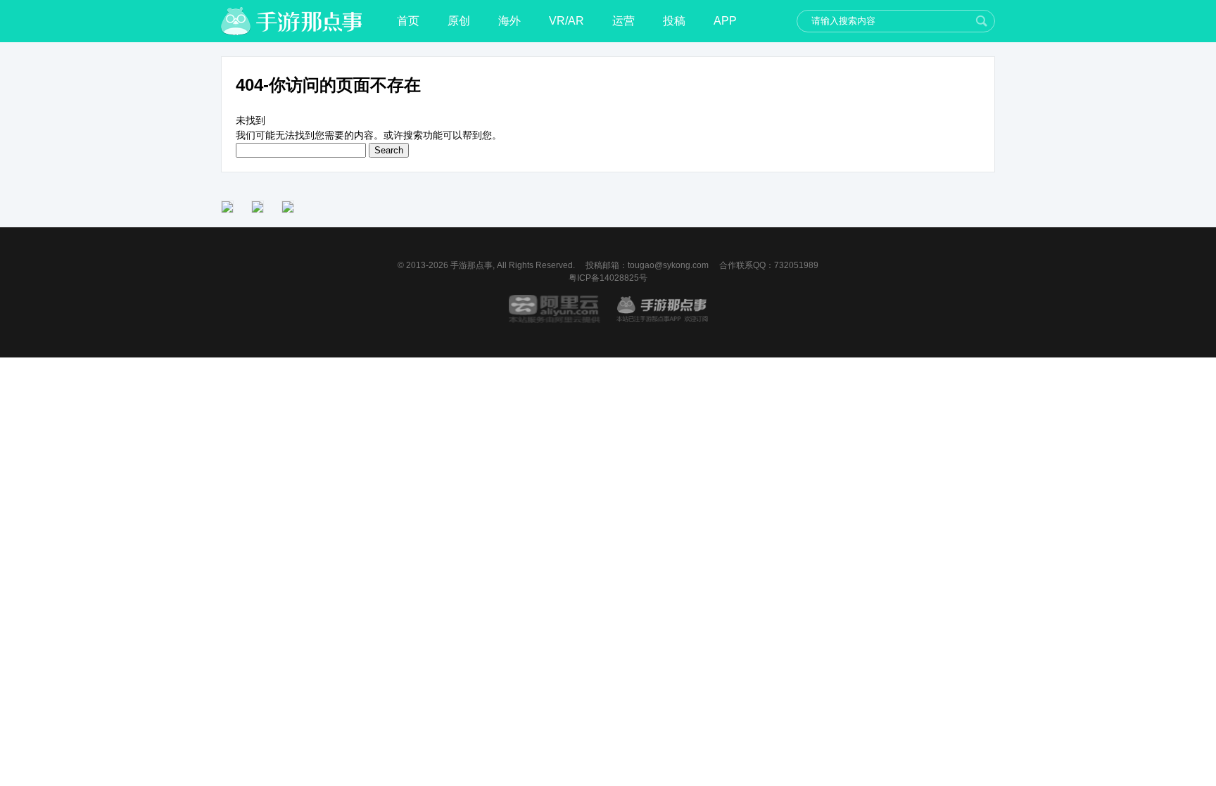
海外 (509, 21)
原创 (459, 21)
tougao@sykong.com (668, 265)
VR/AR (566, 21)
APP (725, 21)
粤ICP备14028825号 (608, 278)
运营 (623, 21)
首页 (408, 21)
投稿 (674, 21)
